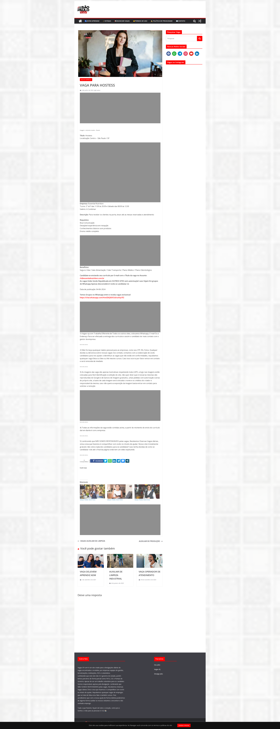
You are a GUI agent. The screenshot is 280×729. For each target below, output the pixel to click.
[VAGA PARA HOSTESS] (92, 491)
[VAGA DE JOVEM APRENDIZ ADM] (91, 555)
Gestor (98, 90)
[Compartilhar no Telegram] (119, 460)
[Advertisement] (120, 108)
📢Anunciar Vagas (122, 21)
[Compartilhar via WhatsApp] (110, 460)
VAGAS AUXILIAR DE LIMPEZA (92, 541)
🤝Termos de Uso (140, 21)
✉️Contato (180, 21)
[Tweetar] (105, 460)
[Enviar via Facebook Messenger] (123, 460)
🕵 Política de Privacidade (161, 21)
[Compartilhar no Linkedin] (114, 460)
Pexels (98, 130)
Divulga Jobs (158, 674)
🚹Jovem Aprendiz (92, 21)
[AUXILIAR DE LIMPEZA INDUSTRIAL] (120, 555)
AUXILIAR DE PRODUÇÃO (149, 541)
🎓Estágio (107, 21)
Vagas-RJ (157, 669)
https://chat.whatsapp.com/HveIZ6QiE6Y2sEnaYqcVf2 (102, 297)
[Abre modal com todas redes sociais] (127, 460)
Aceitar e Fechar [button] (184, 725)
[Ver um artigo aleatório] (199, 21)
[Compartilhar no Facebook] (98, 460)
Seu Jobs (157, 665)
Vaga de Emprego (86, 79)
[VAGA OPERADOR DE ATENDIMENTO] (149, 555)
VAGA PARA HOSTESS (87, 500)
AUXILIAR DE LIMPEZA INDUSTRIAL (115, 575)
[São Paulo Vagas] (80, 21)
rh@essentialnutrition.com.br (92, 278)
